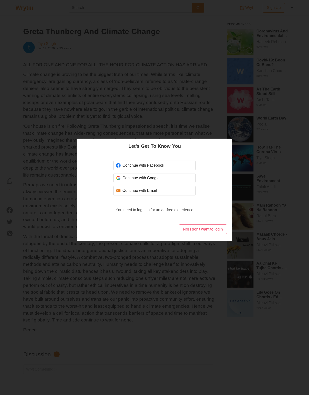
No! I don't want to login (203, 229)
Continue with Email (139, 190)
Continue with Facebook (143, 165)
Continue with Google (141, 178)
